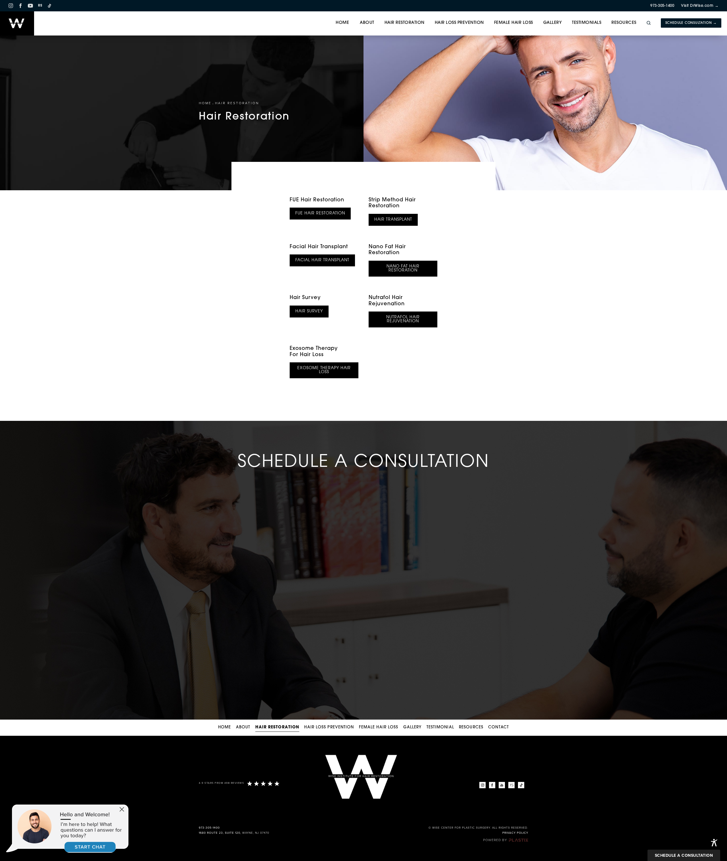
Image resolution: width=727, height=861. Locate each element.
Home (342, 23)
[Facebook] (20, 5)
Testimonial (440, 727)
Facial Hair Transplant (319, 247)
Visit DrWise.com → (699, 6)
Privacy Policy (515, 833)
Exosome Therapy (314, 352)
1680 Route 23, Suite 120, (220, 833)
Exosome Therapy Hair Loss (324, 370)
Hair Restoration (405, 23)
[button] (122, 809)
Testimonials (586, 23)
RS (40, 5)
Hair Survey (305, 297)
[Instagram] (11, 5)
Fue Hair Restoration (320, 213)
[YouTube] (30, 5)
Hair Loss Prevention (459, 23)
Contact (498, 727)
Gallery (552, 23)
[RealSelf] (511, 785)
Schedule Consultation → (691, 23)
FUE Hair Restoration (317, 200)
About (367, 23)
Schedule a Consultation (684, 855)
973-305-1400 (662, 6)
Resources (623, 23)
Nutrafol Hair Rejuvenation (403, 319)
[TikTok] (49, 5)
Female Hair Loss (513, 23)
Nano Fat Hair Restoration (403, 268)
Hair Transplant (393, 220)
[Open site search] (648, 23)
